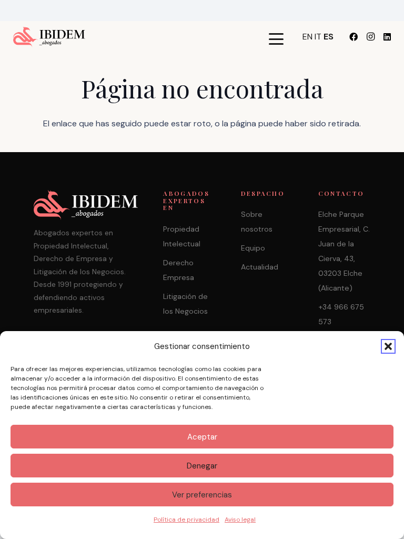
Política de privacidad (186, 519)
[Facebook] (353, 36)
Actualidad (259, 267)
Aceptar (202, 437)
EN (307, 36)
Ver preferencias (202, 495)
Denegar (202, 466)
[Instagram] (370, 36)
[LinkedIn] (387, 36)
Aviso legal (240, 519)
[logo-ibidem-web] (49, 37)
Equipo (253, 248)
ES (329, 36)
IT (318, 36)
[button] (388, 346)
